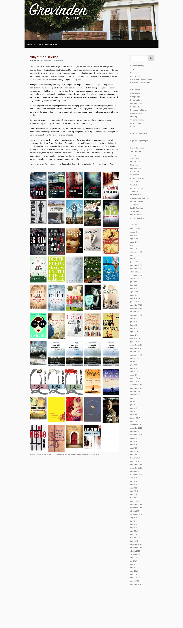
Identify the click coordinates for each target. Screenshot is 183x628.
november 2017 (136, 388)
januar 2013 (134, 581)
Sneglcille (134, 185)
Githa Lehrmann (61, 454)
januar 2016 (134, 461)
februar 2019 (135, 338)
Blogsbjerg (134, 165)
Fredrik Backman (136, 208)
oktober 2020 (135, 272)
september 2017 (136, 395)
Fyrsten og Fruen (136, 201)
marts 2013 (134, 574)
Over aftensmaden (137, 120)
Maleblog (133, 117)
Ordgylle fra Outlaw (137, 218)
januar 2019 (134, 342)
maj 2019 (133, 328)
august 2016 (134, 438)
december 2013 (136, 544)
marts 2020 (134, 295)
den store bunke (46, 61)
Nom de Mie (134, 172)
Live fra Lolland (136, 215)
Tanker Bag (134, 211)
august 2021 (134, 255)
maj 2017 (133, 408)
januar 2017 (134, 421)
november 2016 (136, 428)
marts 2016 (134, 455)
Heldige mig (134, 107)
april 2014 (134, 531)
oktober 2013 (135, 551)
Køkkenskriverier (136, 113)
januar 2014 (134, 541)
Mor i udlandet (135, 168)
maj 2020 (133, 288)
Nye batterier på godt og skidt (141, 79)
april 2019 (134, 332)
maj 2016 (133, 448)
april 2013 (134, 571)
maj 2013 (133, 568)
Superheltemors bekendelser (141, 198)
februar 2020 (135, 298)
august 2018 (134, 358)
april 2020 (134, 292)
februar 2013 (135, 578)
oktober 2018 (135, 352)
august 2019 (134, 318)
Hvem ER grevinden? (48, 44)
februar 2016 (135, 458)
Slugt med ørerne (44, 57)
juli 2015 (133, 481)
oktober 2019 (135, 312)
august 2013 (134, 558)
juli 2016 (133, 441)
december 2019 (136, 305)
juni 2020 (133, 285)
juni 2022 (133, 235)
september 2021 (136, 252)
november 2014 (136, 508)
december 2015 (136, 465)
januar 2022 (134, 249)
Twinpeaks (134, 191)
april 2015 (134, 491)
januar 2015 (134, 501)
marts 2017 (134, 415)
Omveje (133, 155)
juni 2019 (133, 325)
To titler (133, 69)
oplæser (85, 454)
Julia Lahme (134, 205)
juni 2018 (133, 365)
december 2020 (136, 265)
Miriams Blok (135, 162)
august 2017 (134, 398)
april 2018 (134, 372)
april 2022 (134, 239)
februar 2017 (135, 418)
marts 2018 (134, 375)
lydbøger (80, 454)
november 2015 (136, 468)
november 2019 (136, 308)
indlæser (69, 454)
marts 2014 (134, 534)
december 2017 (136, 385)
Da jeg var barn (136, 100)
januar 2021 (134, 262)
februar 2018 (135, 378)
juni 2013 (133, 564)
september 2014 (136, 514)
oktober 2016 (135, 431)
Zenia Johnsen (135, 152)
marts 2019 (134, 335)
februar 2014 (135, 538)
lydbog (74, 454)
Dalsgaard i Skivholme (138, 178)
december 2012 (136, 584)
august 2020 (134, 278)
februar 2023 (135, 229)
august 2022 (134, 232)
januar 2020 (134, 302)
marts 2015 (134, 494)
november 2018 (136, 348)
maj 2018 (133, 368)
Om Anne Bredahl (136, 188)
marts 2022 (134, 242)
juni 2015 (133, 485)
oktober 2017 (135, 392)
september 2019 (136, 315)
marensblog (134, 175)
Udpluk (133, 127)
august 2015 (134, 478)
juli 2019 (133, 322)
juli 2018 (133, 362)
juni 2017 (133, 405)
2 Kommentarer (58, 61)
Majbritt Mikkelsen (136, 195)
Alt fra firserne (135, 76)
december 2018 (136, 345)
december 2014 (136, 505)
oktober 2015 (135, 471)
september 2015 (136, 474)
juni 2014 (133, 524)
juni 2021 (133, 259)
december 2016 (136, 425)
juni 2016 (133, 445)
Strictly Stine (134, 158)
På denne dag (135, 123)
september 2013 (136, 554)
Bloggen (31, 44)
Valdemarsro (135, 182)
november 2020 (136, 269)
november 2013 (136, 548)
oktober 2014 (135, 511)
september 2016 (136, 435)
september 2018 (136, 355)
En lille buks (134, 73)
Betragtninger (135, 97)
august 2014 (134, 518)
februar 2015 (135, 498)
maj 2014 (133, 528)
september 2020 (136, 275)
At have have (135, 93)
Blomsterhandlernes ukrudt (140, 83)
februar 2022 (135, 245)
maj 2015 (133, 488)
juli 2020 (133, 282)
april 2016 (134, 451)
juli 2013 (133, 561)
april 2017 (134, 411)
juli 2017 (133, 401)
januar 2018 (134, 381)
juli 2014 (133, 521)
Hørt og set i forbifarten (138, 110)
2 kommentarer (94, 454)
